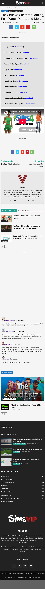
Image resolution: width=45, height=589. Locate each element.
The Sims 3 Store (7, 479)
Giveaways (4, 489)
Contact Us (40, 573)
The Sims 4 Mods (7, 501)
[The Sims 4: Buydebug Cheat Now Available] (6, 452)
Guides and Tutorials (19, 443)
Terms (27, 573)
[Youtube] (33, 200)
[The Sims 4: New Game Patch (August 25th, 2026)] (5, 407)
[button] (42, 3)
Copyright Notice (6, 573)
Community (5, 221)
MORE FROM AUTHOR (25, 210)
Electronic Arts (6, 495)
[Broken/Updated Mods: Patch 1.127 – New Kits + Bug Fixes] (22, 389)
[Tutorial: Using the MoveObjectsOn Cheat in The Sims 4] (6, 441)
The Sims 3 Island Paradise (10, 498)
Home (3, 8)
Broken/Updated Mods (9, 399)
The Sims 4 (4, 11)
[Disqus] (22, 288)
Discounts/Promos (7, 482)
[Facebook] (11, 200)
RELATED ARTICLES (8, 210)
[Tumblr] (24, 200)
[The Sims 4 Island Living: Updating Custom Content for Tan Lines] (6, 228)
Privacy (33, 573)
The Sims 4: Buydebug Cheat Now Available (27, 449)
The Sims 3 (5, 486)
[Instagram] (20, 200)
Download (19, 47)
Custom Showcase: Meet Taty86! (35, 165)
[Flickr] (16, 200)
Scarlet (19, 399)
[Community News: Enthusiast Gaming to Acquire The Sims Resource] (6, 238)
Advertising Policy (18, 573)
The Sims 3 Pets (6, 492)
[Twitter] (29, 200)
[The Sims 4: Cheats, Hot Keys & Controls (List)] (6, 462)
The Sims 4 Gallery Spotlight (10, 164)
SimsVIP (5, 22)
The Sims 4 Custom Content (16, 11)
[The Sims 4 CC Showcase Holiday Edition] (6, 218)
